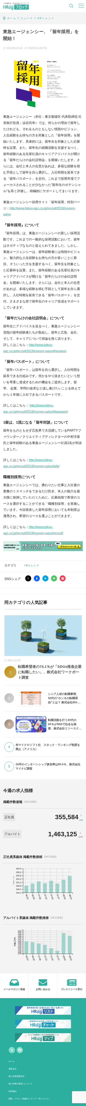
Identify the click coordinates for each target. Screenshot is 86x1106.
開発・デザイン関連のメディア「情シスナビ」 (30, 1099)
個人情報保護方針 (17, 1076)
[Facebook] (20, 1050)
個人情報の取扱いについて (21, 1084)
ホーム (12, 1061)
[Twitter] (12, 1050)
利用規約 (13, 1091)
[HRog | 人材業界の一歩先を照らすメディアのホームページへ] (16, 6)
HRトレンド (31, 565)
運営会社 (13, 1069)
